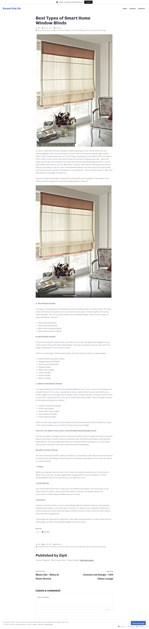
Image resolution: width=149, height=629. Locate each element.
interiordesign (101, 30)
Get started (88, 2)
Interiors (133, 8)
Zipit (39, 28)
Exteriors (141, 8)
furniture (73, 30)
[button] (73, 241)
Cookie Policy (48, 624)
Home (125, 8)
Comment (107, 609)
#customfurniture (43, 30)
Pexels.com (80, 295)
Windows (58, 28)
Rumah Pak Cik (12, 8)
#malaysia (53, 30)
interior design (91, 30)
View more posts (87, 560)
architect (61, 30)
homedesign (81, 30)
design (67, 30)
